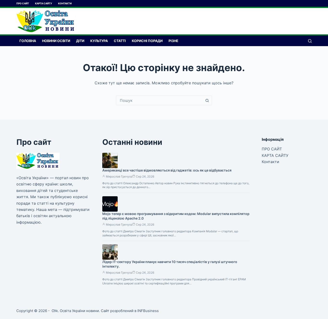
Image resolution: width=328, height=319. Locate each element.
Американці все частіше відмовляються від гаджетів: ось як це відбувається (166, 170)
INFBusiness (148, 310)
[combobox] (159, 100)
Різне (173, 41)
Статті (120, 41)
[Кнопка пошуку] (207, 100)
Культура (99, 41)
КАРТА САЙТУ (43, 3)
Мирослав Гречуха (119, 176)
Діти (80, 41)
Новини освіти (56, 41)
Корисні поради (147, 41)
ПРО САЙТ (22, 3)
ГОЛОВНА (27, 41)
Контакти (65, 3)
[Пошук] (310, 41)
